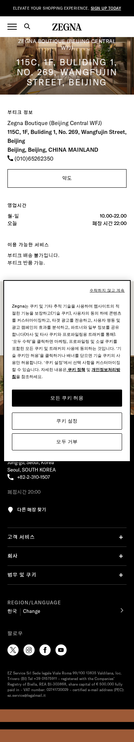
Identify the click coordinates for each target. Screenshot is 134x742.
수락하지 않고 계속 (107, 290)
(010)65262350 (33, 158)
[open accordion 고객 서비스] (121, 537)
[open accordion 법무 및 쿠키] (121, 575)
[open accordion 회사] (121, 556)
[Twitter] (13, 650)
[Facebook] (45, 650)
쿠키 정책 (76, 369)
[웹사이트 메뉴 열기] (12, 27)
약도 (67, 178)
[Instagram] (29, 650)
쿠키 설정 (67, 420)
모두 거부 (67, 441)
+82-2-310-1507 (33, 477)
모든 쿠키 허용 (66, 397)
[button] (29, 27)
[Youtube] (61, 650)
